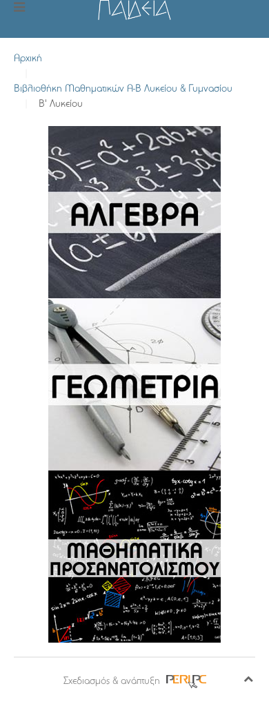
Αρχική (28, 59)
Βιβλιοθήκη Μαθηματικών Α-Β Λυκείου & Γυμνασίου (123, 89)
